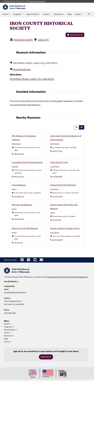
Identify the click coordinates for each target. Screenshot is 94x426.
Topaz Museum (19, 185)
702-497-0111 (18, 242)
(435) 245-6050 (57, 240)
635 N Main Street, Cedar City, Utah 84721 (32, 79)
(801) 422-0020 (19, 154)
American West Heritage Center (65, 228)
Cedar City (43, 40)
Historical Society (23, 40)
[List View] (76, 127)
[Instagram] (28, 260)
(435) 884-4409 (57, 176)
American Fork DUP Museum (25, 228)
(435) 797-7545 (57, 151)
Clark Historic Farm (59, 162)
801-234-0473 (57, 220)
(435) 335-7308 (57, 196)
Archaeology (54, 189)
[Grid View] (81, 127)
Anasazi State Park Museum (63, 185)
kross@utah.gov (22, 69)
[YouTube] (34, 260)
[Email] (41, 260)
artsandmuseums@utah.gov (15, 292)
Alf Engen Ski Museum (22, 204)
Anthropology (16, 144)
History (14, 189)
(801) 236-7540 (9, 313)
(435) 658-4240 (19, 219)
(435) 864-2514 (19, 196)
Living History (54, 166)
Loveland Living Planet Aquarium (27, 162)
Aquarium (15, 166)
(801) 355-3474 (19, 176)
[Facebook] (22, 260)
